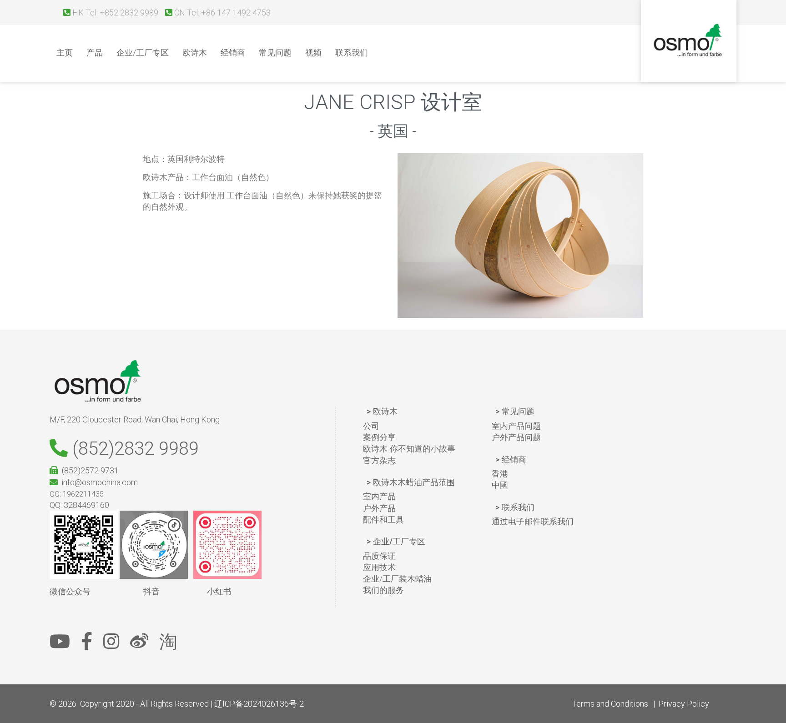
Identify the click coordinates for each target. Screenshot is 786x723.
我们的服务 (383, 590)
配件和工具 (383, 519)
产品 (94, 52)
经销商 (233, 52)
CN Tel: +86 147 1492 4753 (221, 12)
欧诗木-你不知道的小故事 (409, 448)
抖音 (151, 591)
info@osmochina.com (98, 482)
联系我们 (351, 52)
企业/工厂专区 (142, 52)
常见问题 (275, 52)
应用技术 (379, 567)
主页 (64, 52)
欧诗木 (194, 52)
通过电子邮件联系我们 (533, 521)
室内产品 (379, 496)
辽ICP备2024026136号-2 (259, 703)
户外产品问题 (516, 437)
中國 (500, 485)
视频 (313, 52)
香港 (500, 473)
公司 (371, 426)
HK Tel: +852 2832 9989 (114, 12)
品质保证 (379, 556)
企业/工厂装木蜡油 (397, 578)
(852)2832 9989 (133, 448)
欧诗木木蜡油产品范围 (414, 482)
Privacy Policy (683, 703)
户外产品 (379, 508)
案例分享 (379, 437)
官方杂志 (379, 460)
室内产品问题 (516, 426)
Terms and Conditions (610, 703)
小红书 (219, 591)
